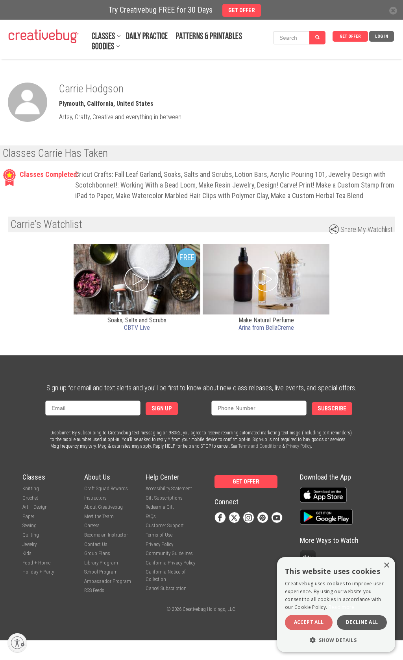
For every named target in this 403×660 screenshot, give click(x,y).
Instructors (95, 498)
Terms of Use (159, 535)
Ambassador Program (107, 581)
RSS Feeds (94, 590)
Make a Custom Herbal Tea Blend (317, 195)
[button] (336, 639)
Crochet (30, 498)
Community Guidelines (169, 553)
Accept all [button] (309, 622)
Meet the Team (99, 516)
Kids (26, 553)
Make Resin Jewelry (226, 185)
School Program (101, 572)
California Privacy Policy (170, 563)
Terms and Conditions (259, 446)
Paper (28, 516)
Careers (92, 525)
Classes (103, 36)
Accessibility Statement (169, 488)
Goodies (103, 46)
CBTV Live (137, 327)
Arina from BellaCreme (266, 327)
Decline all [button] (362, 622)
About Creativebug (103, 507)
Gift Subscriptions (164, 498)
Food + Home (36, 563)
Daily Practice (147, 36)
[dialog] (336, 604)
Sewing (29, 525)
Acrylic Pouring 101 (297, 174)
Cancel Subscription (166, 588)
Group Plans (97, 553)
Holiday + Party (38, 572)
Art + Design (35, 507)
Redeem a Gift (160, 507)
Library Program (101, 563)
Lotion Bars (251, 174)
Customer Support (165, 525)
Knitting (30, 488)
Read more (342, 607)
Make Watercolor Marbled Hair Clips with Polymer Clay (191, 195)
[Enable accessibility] (17, 642)
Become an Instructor (106, 535)
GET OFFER (350, 36)
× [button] (386, 565)
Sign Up (162, 408)
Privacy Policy (298, 446)
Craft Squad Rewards (106, 488)
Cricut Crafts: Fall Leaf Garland (118, 174)
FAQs (151, 516)
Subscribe (332, 408)
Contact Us (95, 544)
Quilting (30, 535)
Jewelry (29, 544)
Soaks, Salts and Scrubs (198, 174)
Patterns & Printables (209, 36)
